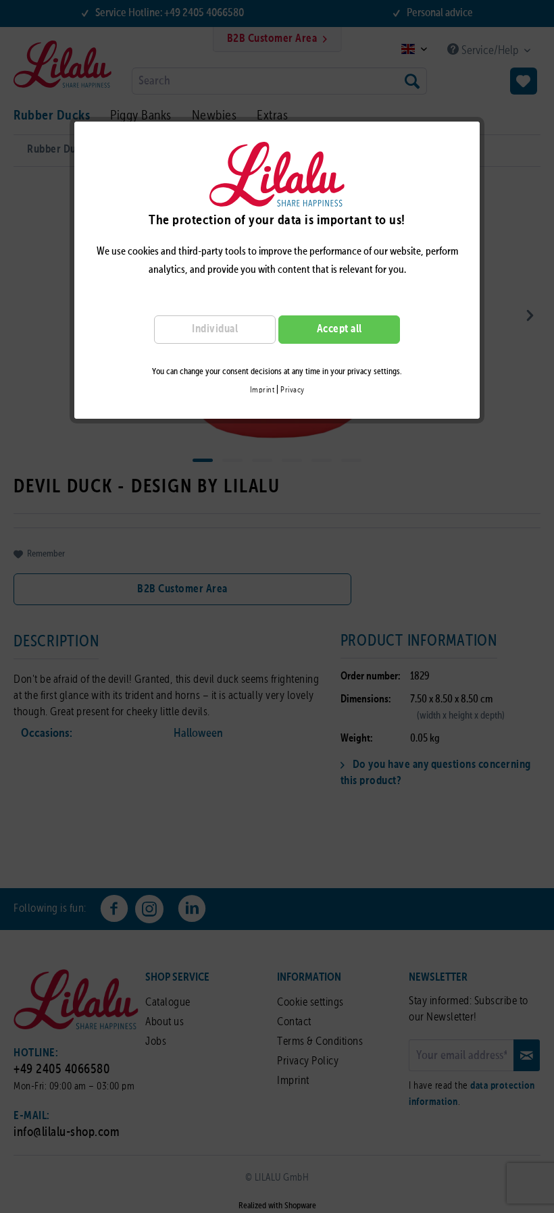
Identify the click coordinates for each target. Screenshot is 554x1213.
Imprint (262, 390)
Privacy (292, 390)
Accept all (339, 329)
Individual (215, 329)
